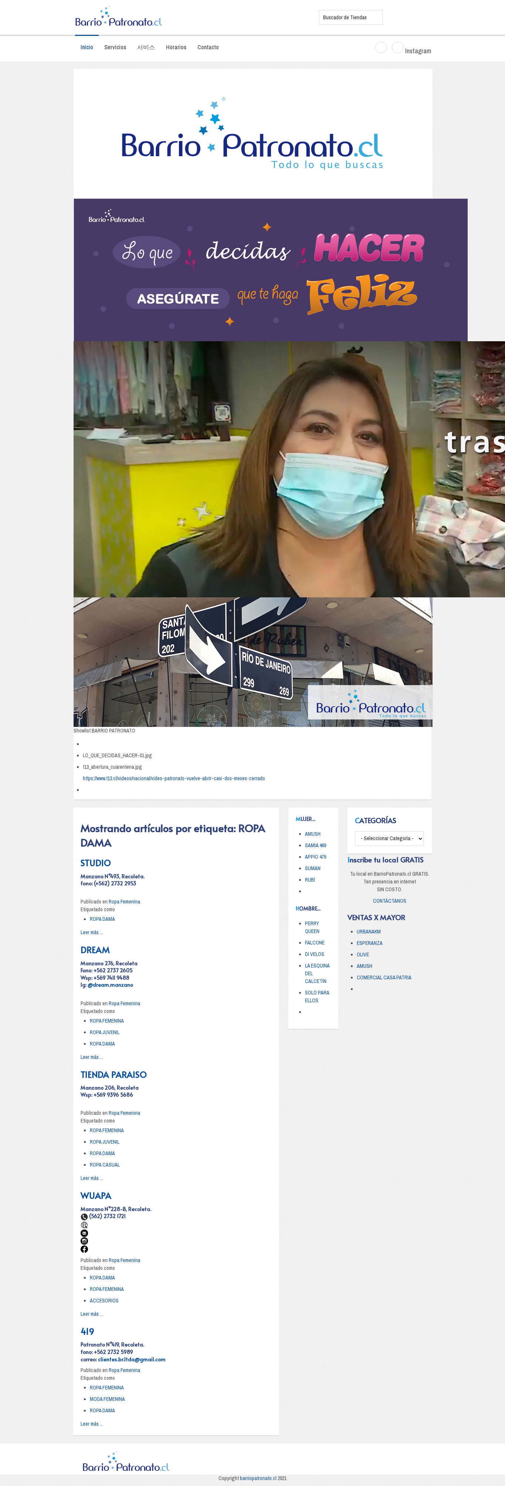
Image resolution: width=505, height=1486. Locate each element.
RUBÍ (310, 879)
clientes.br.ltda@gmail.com (132, 1359)
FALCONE (315, 942)
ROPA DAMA (102, 919)
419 (87, 1331)
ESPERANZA (370, 943)
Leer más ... (92, 932)
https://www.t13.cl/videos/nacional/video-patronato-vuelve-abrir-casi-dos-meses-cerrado (174, 778)
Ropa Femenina (124, 901)
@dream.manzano (110, 984)
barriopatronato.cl (258, 1478)
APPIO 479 (315, 856)
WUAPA (96, 1195)
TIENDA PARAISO (114, 1074)
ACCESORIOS (104, 1300)
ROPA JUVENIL (104, 1032)
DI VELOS (314, 954)
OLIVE (363, 954)
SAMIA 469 (315, 845)
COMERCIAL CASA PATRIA (384, 977)
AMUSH (313, 834)
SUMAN (313, 868)
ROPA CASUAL (105, 1164)
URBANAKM (369, 931)
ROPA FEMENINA (107, 1020)
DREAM (95, 949)
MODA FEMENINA (107, 1399)
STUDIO (96, 862)
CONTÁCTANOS (389, 901)
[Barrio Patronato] (191, 17)
